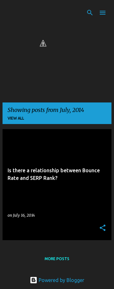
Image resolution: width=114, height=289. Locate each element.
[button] (102, 228)
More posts (57, 259)
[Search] (90, 12)
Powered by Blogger (60, 280)
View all (16, 118)
